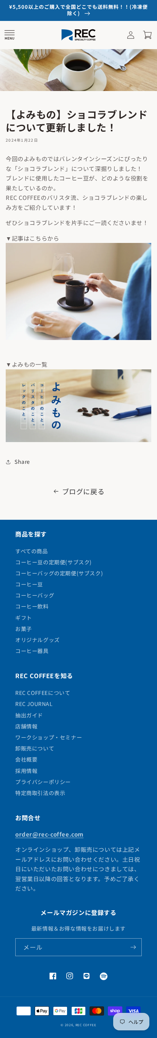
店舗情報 (26, 726)
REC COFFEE (85, 1024)
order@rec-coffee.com (49, 834)
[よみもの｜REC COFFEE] (78, 441)
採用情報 (26, 771)
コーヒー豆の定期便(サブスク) (53, 562)
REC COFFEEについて (42, 692)
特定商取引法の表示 (40, 793)
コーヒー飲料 (32, 606)
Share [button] (22, 461)
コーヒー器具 (32, 651)
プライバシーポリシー (43, 782)
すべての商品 (31, 551)
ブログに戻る (83, 491)
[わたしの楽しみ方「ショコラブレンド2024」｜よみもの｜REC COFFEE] (78, 339)
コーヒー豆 (29, 584)
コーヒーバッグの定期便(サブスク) (59, 573)
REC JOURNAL (34, 703)
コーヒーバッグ (34, 595)
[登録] (133, 947)
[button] (9, 35)
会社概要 (26, 759)
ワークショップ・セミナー (48, 737)
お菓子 (23, 628)
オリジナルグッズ (37, 640)
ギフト (23, 617)
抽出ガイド (29, 715)
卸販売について (34, 748)
